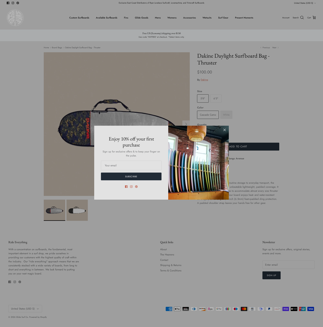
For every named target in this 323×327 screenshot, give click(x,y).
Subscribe (131, 176)
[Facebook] (126, 186)
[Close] (224, 130)
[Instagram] (131, 186)
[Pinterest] (136, 186)
